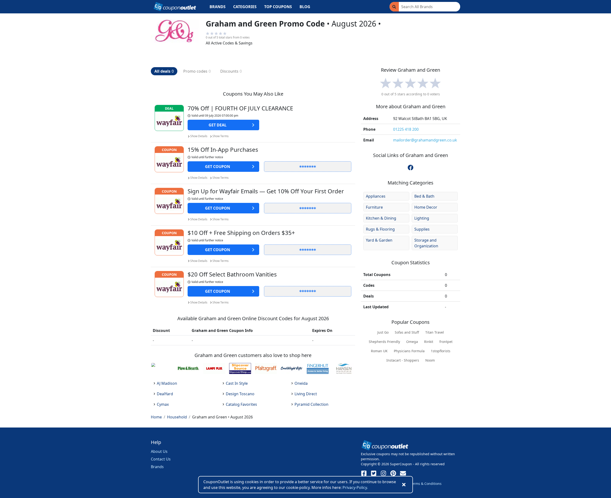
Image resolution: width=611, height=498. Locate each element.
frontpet (446, 341)
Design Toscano (240, 393)
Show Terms (220, 136)
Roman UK (379, 351)
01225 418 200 (406, 129)
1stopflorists (440, 351)
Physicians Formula (409, 351)
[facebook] (410, 167)
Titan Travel (434, 332)
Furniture (374, 207)
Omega (412, 341)
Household (177, 417)
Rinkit (428, 341)
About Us (159, 451)
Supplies (422, 229)
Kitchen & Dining (381, 218)
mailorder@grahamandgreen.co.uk (425, 140)
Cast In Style (237, 383)
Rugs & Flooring (380, 229)
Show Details (198, 136)
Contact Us (161, 459)
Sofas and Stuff (407, 332)
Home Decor (425, 207)
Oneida (301, 383)
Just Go (383, 332)
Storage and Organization (426, 243)
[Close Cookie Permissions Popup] (404, 484)
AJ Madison (167, 383)
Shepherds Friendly (384, 341)
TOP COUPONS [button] (278, 6)
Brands (157, 466)
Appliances (375, 196)
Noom (430, 360)
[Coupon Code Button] (307, 166)
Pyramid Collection (311, 404)
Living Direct (306, 393)
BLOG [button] (305, 6)
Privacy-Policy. (355, 487)
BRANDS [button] (218, 6)
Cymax (163, 404)
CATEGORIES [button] (245, 6)
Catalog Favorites (241, 404)
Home (156, 417)
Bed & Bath (424, 196)
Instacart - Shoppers (402, 360)
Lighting (421, 218)
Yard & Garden (379, 240)
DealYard (165, 393)
